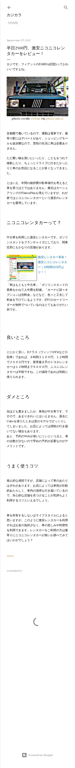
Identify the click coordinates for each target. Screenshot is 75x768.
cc (62, 118)
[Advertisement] (37, 706)
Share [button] (10, 555)
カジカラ (14, 14)
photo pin (53, 118)
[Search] (65, 6)
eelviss (35, 118)
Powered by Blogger (41, 755)
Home (13, 23)
